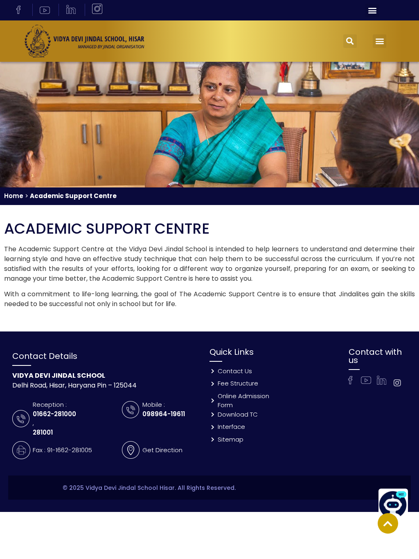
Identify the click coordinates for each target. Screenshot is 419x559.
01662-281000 (54, 414)
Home (13, 196)
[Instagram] (397, 383)
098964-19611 (163, 414)
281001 (43, 432)
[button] (372, 10)
